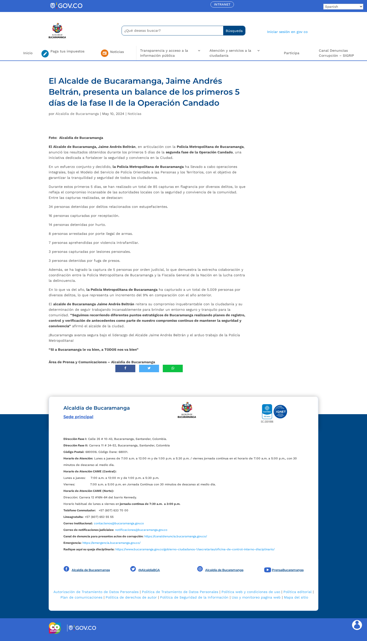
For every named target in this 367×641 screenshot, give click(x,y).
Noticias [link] (134, 114)
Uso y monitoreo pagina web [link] (256, 597)
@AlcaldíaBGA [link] (149, 570)
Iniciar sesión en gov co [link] (287, 32)
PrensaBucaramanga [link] (288, 570)
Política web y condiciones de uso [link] (250, 592)
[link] (66, 9)
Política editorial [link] (297, 592)
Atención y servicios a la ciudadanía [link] (230, 52)
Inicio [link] (27, 53)
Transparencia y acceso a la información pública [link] (164, 52)
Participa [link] (291, 53)
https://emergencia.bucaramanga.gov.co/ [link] (111, 543)
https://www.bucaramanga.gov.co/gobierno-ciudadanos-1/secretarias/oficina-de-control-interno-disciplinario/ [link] (195, 549)
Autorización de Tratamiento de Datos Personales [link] (96, 592)
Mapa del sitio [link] (296, 597)
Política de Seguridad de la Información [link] (194, 597)
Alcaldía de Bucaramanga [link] (77, 114)
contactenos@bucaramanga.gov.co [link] (119, 523)
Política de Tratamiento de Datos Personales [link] (180, 592)
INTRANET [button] (222, 4)
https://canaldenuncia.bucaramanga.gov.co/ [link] (175, 536)
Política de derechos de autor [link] (131, 597)
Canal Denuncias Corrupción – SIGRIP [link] (336, 52)
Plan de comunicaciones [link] (81, 597)
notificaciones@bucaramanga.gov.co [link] (141, 530)
